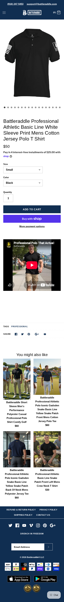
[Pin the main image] (29, 334)
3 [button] (11, 107)
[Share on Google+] (37, 334)
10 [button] (35, 107)
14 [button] (49, 107)
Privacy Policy (48, 510)
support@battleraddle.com (42, 4)
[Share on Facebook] (16, 334)
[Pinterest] (45, 525)
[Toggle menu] (4, 12)
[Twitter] (10, 525)
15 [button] (52, 107)
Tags (6, 326)
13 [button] (45, 107)
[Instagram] (38, 525)
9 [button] (32, 107)
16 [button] (56, 107)
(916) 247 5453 (15, 4)
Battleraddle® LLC (35, 557)
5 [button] (18, 107)
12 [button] (42, 107)
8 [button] (28, 107)
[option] (32, 62)
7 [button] (25, 107)
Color (6, 177)
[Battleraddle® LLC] (32, 13)
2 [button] (8, 107)
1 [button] (4, 107)
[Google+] (53, 525)
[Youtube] (24, 525)
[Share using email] (45, 334)
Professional (19, 326)
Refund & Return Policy (21, 510)
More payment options (32, 226)
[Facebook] (17, 525)
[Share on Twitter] (22, 334)
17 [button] (59, 107)
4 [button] (14, 107)
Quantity (7, 192)
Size (5, 164)
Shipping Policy (23, 515)
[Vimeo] (31, 525)
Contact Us (43, 515)
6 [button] (21, 107)
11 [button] (39, 107)
